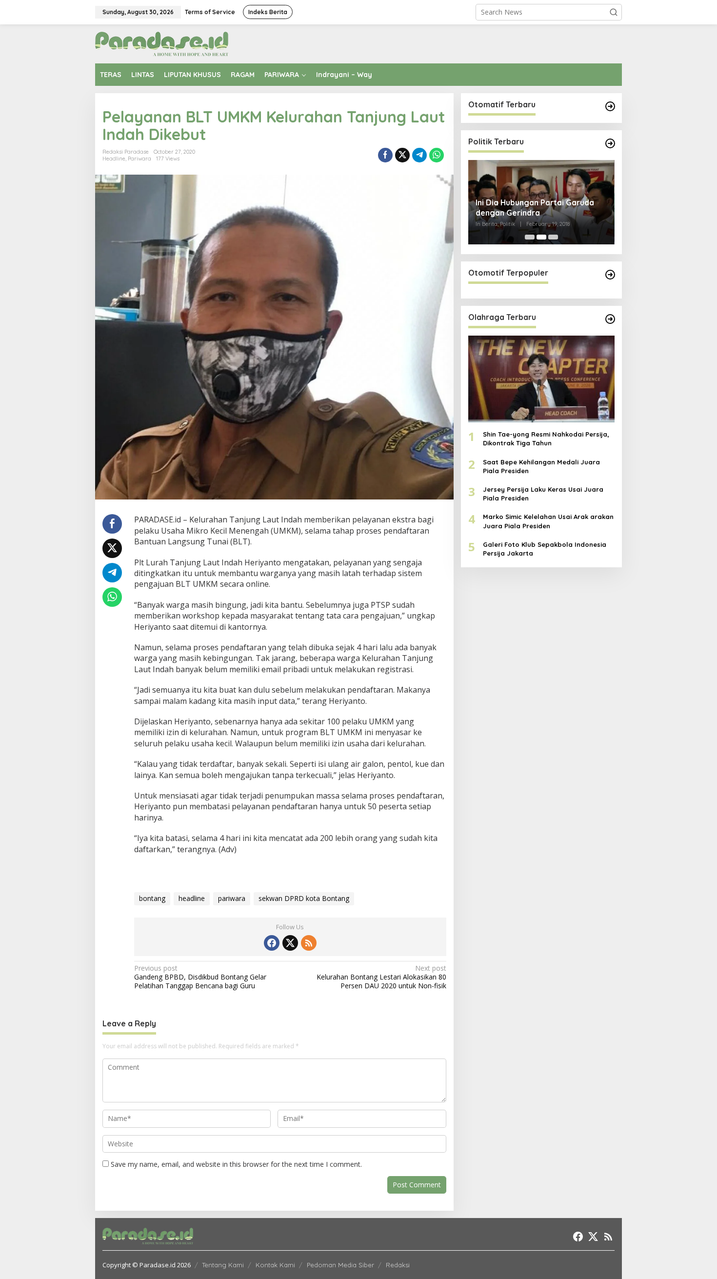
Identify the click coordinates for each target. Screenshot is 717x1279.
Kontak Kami (275, 1265)
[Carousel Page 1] (530, 237)
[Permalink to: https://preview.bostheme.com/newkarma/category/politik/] (610, 143)
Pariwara (139, 158)
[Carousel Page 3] (553, 237)
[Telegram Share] (419, 155)
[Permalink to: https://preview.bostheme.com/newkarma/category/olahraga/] (610, 319)
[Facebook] (271, 943)
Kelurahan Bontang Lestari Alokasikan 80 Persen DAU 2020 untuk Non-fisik (381, 977)
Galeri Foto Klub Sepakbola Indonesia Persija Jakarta (544, 548)
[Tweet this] (402, 155)
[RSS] (309, 943)
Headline (113, 158)
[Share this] (385, 155)
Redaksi (398, 1265)
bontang (152, 898)
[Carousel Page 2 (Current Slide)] (541, 237)
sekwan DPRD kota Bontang (304, 898)
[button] (613, 12)
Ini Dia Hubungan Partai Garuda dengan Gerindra (535, 208)
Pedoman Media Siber (340, 1265)
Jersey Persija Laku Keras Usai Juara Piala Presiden (543, 493)
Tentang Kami (223, 1265)
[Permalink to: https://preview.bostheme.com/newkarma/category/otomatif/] (610, 106)
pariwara (231, 898)
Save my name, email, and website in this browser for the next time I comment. (236, 1164)
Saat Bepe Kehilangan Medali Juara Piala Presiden (541, 466)
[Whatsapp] (436, 155)
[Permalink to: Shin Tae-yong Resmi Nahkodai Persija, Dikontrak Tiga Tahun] (541, 379)
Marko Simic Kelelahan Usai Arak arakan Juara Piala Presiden (548, 521)
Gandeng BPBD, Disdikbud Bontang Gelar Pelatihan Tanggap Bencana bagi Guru (200, 977)
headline (192, 898)
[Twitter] (290, 943)
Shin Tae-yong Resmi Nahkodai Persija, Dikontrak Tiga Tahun (546, 439)
